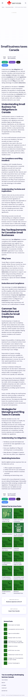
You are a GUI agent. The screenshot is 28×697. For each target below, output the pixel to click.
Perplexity (12, 62)
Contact (4, 688)
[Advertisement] (14, 28)
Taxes (3, 7)
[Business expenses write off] (14, 601)
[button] (2, 3)
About (3, 682)
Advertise (4, 690)
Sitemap (4, 685)
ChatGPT (5, 62)
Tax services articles (9, 7)
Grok (18, 62)
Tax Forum (5, 680)
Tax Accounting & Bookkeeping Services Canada (13, 676)
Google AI (5, 65)
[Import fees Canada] (14, 610)
